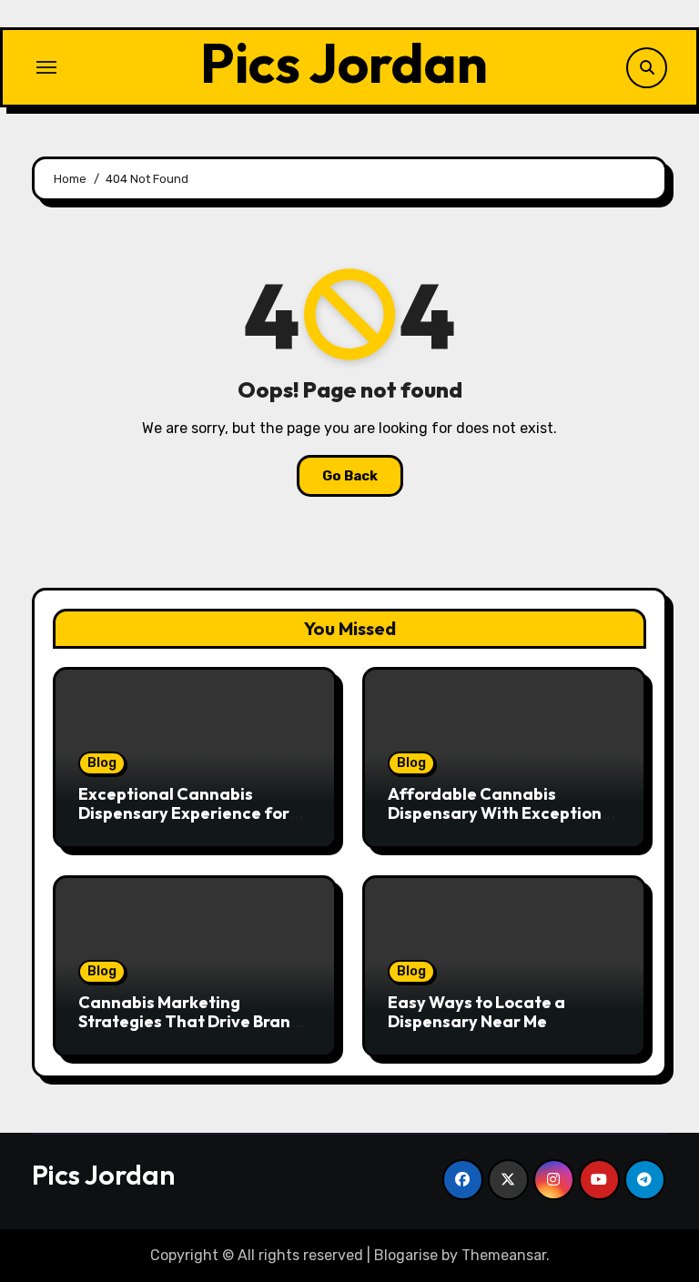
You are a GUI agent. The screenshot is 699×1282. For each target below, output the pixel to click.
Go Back (350, 476)
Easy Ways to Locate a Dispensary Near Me (476, 1012)
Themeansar (503, 1255)
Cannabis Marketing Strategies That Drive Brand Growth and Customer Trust (189, 1022)
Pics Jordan (344, 62)
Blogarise (406, 1255)
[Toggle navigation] (46, 67)
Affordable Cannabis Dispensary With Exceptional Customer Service (502, 813)
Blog (101, 763)
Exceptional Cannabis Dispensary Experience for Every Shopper (183, 813)
